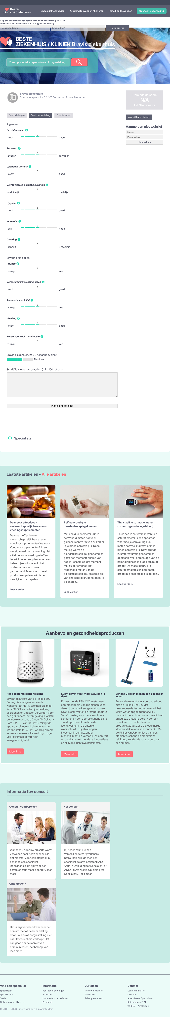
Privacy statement (94, 998)
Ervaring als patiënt (18, 257)
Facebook (47, 1002)
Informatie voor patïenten (55, 998)
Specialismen (6, 994)
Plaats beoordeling (62, 405)
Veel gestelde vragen (53, 990)
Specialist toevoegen (53, 10)
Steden (3, 998)
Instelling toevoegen (120, 10)
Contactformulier (136, 990)
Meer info (15, 751)
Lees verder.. (18, 589)
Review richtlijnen (94, 990)
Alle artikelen (54, 474)
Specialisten (6, 990)
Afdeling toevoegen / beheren (87, 10)
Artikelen (47, 994)
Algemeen (13, 124)
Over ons (132, 994)
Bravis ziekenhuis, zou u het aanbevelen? (32, 354)
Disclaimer (90, 994)
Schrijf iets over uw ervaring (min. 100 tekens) (35, 369)
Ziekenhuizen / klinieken (12, 1002)
